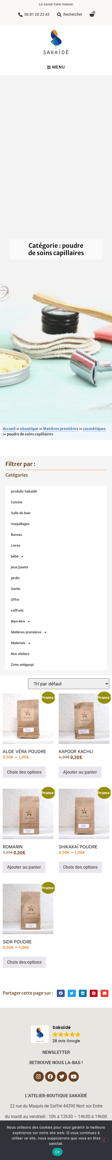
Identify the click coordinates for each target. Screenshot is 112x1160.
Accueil (9, 428)
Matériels (18, 643)
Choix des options (24, 772)
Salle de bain (20, 513)
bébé (14, 556)
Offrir (15, 600)
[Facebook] (50, 1076)
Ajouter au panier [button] (80, 772)
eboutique (29, 428)
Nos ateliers (20, 654)
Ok (57, 1152)
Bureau (16, 535)
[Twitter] (62, 1076)
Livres (15, 545)
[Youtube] (74, 1076)
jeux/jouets (19, 567)
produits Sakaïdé (24, 491)
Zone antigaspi (22, 665)
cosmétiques (94, 428)
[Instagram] (38, 1076)
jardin (15, 578)
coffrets (17, 610)
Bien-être (18, 621)
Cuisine (16, 502)
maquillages (20, 524)
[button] (61, 993)
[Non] (103, 1140)
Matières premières (60, 428)
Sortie (15, 589)
